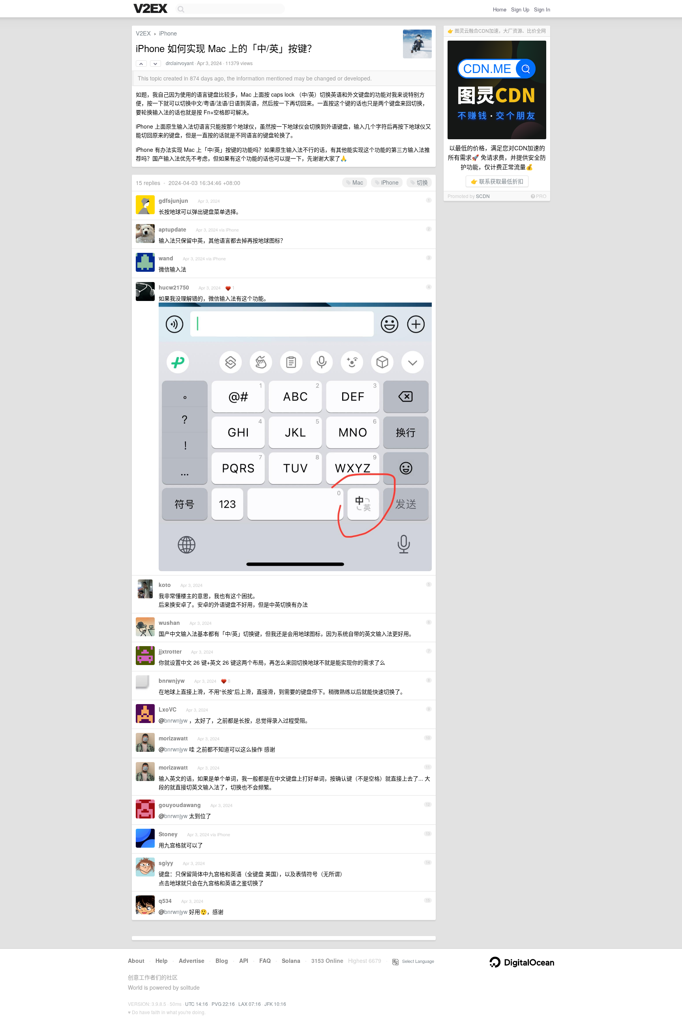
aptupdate (172, 229)
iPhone (168, 33)
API (243, 960)
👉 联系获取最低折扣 (497, 181)
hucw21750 (174, 287)
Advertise (191, 960)
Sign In (542, 9)
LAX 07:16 (249, 1003)
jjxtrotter (170, 651)
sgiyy (166, 863)
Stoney (168, 834)
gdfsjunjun (173, 200)
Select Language (416, 961)
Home (499, 9)
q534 (165, 900)
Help (162, 960)
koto (165, 585)
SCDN (483, 195)
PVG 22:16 (223, 1003)
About (136, 960)
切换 (421, 182)
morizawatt (173, 738)
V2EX (143, 33)
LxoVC (167, 709)
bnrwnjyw (172, 680)
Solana (291, 960)
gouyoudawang (180, 805)
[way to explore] (151, 9)
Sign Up (520, 9)
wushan (169, 622)
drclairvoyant (179, 63)
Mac (357, 182)
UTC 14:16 (196, 1003)
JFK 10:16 (275, 1003)
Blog (221, 960)
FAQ (265, 960)
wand (166, 258)
